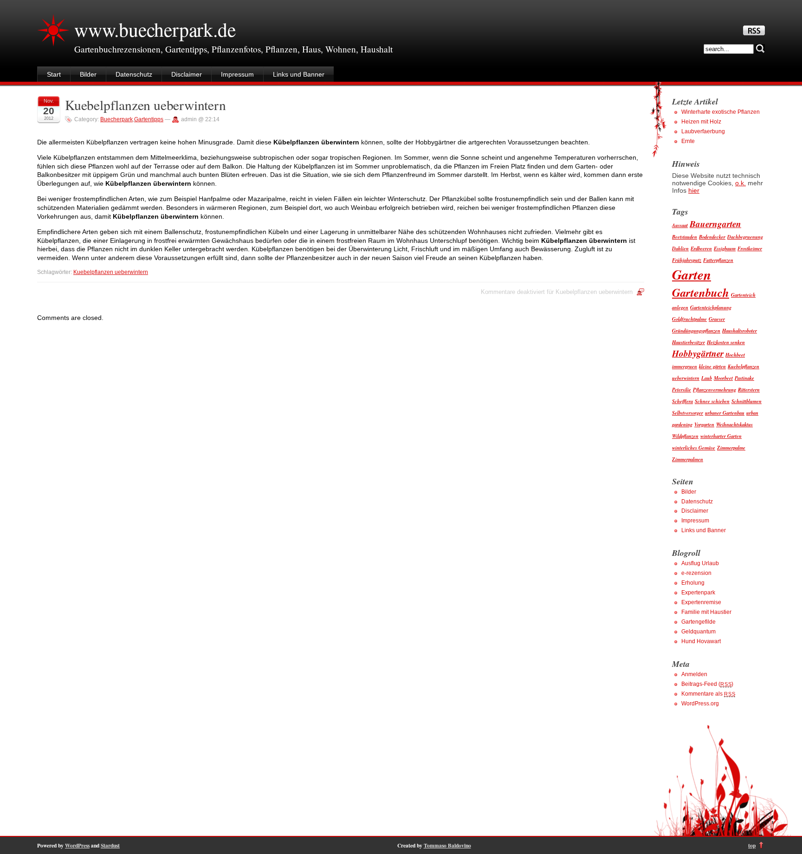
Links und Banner (298, 74)
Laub (706, 377)
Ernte (688, 141)
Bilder (88, 74)
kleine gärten (712, 366)
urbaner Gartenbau (724, 412)
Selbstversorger (687, 412)
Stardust (110, 845)
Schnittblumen (746, 401)
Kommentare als (708, 694)
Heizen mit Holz (701, 121)
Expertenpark (698, 592)
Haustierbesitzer (688, 342)
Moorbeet (723, 377)
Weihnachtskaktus (734, 424)
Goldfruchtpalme (689, 318)
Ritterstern (749, 389)
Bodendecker (712, 236)
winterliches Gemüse (693, 447)
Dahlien (680, 248)
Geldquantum (698, 631)
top (752, 845)
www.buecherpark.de (154, 29)
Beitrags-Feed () (707, 684)
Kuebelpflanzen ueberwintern (145, 105)
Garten (691, 274)
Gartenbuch (700, 292)
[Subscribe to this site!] (754, 33)
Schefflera (682, 401)
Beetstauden (684, 236)
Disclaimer (186, 74)
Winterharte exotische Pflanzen (720, 112)
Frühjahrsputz (686, 259)
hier (693, 190)
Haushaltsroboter (739, 330)
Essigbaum (725, 248)
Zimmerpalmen (687, 459)
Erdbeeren (701, 248)
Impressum (237, 74)
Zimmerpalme (731, 447)
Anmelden (694, 674)
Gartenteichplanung (710, 307)
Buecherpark (116, 119)
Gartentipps (148, 119)
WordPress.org (700, 703)
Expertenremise (701, 602)
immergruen (684, 366)
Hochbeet (735, 354)
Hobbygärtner (698, 353)
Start (54, 74)
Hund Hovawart (701, 641)
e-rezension (696, 573)
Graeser (717, 318)
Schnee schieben (712, 401)
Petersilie (681, 389)
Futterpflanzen (718, 259)
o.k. (740, 183)
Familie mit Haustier (706, 612)
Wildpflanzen (685, 435)
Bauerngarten (715, 223)
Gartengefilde (698, 622)
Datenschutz (134, 74)
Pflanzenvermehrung (714, 389)
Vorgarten (704, 424)
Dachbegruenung (745, 236)
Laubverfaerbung (703, 131)
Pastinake (744, 377)
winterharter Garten (721, 435)
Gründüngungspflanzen (696, 330)
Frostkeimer (749, 248)
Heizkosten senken (726, 342)
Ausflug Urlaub (700, 563)
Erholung (693, 583)
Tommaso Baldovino (447, 845)
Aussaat (680, 225)
